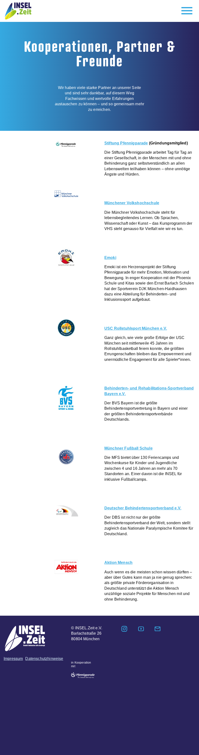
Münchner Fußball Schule (128, 448)
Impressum (13, 659)
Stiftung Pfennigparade (126, 143)
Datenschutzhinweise (44, 659)
